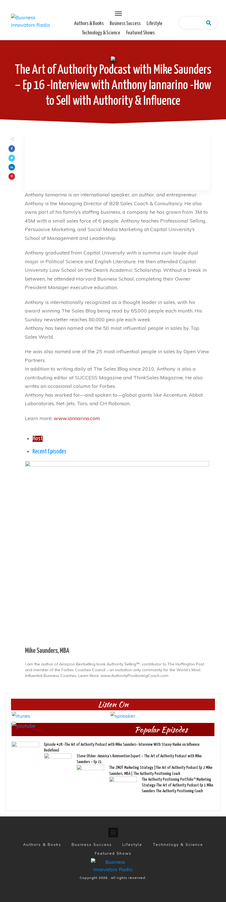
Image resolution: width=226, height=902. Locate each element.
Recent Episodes (49, 452)
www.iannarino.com (77, 418)
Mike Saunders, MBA (47, 651)
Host (38, 439)
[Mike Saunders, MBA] (117, 552)
